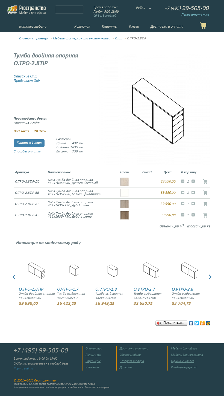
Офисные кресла (182, 361)
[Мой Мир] (208, 322)
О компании (94, 348)
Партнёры (93, 361)
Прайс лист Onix (27, 81)
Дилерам (126, 367)
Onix (118, 39)
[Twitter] (197, 322)
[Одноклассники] (202, 322)
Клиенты (109, 27)
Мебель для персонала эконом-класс (81, 39)
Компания (82, 27)
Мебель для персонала (187, 355)
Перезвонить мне (195, 15)
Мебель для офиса (184, 348)
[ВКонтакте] (191, 322)
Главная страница (33, 39)
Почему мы (93, 355)
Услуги (134, 27)
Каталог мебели (32, 27)
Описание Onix (25, 76)
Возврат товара (132, 361)
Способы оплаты (27, 152)
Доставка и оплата (167, 27)
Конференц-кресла (184, 367)
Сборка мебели (130, 355)
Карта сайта (23, 368)
